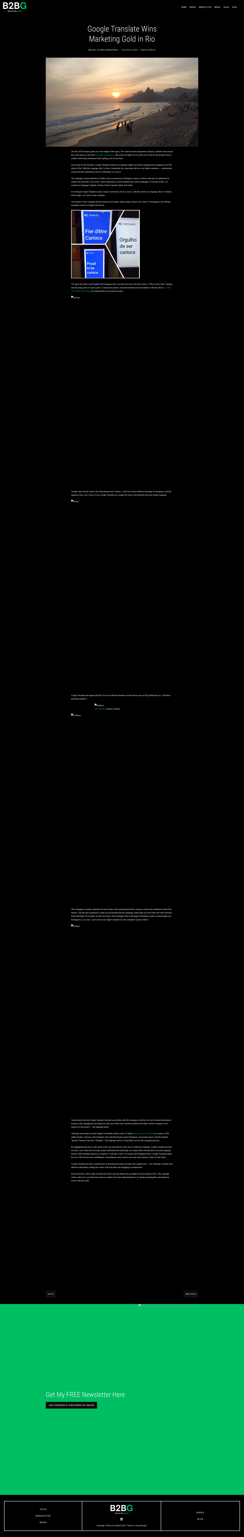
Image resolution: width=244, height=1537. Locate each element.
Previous (190, 1294)
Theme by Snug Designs (137, 1525)
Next (51, 1294)
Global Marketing (107, 50)
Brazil (92, 50)
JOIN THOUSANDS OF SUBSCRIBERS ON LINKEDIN (71, 1405)
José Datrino (100, 709)
